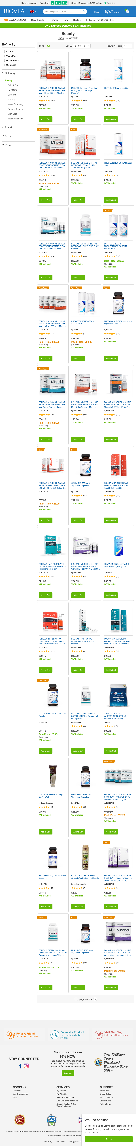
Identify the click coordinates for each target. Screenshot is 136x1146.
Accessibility (47, 1141)
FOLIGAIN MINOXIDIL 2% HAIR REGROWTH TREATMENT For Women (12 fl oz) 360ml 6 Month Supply (118, 952)
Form (8, 136)
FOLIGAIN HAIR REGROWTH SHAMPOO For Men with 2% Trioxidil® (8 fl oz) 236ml (116, 485)
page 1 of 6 (84, 999)
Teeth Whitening (15, 118)
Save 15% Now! (17, 19)
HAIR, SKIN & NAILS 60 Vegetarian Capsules (81, 795)
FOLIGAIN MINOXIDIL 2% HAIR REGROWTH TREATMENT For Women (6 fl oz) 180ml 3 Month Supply (84, 566)
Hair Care (12, 89)
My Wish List (61, 1094)
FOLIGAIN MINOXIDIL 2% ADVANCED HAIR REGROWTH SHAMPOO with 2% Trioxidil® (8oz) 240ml (117, 641)
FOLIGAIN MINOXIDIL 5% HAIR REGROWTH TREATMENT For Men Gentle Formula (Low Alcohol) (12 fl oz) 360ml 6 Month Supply (53, 404)
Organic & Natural (16, 109)
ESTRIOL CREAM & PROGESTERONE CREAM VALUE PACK (115, 246)
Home (61, 37)
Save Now (68, 1072)
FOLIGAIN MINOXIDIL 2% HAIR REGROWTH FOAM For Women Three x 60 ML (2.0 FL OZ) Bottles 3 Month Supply (118, 878)
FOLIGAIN (44, 96)
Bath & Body (14, 85)
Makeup (11, 99)
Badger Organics (79, 884)
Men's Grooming (15, 104)
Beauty (8, 80)
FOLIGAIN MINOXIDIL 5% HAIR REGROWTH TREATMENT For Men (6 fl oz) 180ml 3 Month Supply (52, 90)
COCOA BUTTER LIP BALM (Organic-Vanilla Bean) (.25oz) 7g (85, 876)
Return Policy (105, 1104)
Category (10, 73)
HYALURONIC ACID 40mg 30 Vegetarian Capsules (83, 951)
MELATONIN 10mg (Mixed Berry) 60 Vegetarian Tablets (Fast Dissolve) (85, 90)
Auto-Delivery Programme (67, 1100)
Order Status (105, 1094)
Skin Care (12, 113)
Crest (108, 722)
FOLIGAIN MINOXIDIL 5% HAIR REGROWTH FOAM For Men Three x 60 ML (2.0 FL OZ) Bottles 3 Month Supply (84, 165)
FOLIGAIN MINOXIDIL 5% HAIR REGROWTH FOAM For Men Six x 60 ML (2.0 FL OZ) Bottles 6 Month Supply (52, 485)
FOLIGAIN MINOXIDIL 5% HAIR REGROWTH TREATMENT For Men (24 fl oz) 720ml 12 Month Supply (52, 323)
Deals (76, 19)
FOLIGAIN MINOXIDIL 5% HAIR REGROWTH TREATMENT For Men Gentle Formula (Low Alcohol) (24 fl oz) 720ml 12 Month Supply (117, 797)
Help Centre (105, 1090)
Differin (109, 572)
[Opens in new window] (20, 1066)
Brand (8, 127)
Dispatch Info (105, 1100)
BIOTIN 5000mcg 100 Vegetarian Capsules (52, 876)
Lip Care (12, 94)
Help (96, 12)
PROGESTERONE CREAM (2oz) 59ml (118, 164)
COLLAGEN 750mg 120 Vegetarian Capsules (81, 484)
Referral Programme (65, 1097)
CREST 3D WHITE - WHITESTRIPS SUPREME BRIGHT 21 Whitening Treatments (115, 716)
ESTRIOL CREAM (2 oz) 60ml (116, 88)
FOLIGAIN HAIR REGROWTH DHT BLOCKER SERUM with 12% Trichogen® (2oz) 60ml (53, 566)
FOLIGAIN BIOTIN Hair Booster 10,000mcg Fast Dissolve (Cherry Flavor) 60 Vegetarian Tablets (53, 952)
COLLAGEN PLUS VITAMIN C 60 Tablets (53, 714)
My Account (61, 1090)
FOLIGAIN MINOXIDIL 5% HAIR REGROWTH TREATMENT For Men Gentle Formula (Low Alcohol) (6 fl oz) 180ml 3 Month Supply (52, 246)
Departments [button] (37, 19)
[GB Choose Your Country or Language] (33, 11)
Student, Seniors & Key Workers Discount (66, 1105)
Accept (109, 1139)
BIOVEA (76, 96)
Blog (15, 1097)
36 (125, 45)
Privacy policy (73, 1141)
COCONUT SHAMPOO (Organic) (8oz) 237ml (53, 795)
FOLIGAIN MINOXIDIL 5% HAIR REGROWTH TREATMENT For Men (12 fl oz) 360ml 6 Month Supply (52, 165)
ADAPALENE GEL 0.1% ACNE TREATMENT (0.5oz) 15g (116, 565)
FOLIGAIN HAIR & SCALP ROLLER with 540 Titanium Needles (82, 641)
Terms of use (60, 1141)
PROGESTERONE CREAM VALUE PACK (82, 322)
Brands (55, 19)
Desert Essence (47, 803)
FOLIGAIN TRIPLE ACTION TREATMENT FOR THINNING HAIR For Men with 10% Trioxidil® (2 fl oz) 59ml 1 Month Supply (53, 641)
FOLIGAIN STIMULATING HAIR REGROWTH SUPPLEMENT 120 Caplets (85, 246)
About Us (17, 1090)
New (66, 19)
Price (8, 145)
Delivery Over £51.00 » (100, 19)
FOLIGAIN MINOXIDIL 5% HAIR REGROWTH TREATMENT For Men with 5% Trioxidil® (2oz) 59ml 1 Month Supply (117, 404)
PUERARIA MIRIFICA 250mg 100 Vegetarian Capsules (118, 322)
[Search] (84, 11)
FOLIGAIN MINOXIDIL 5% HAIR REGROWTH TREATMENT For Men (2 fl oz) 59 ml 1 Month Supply (84, 404)
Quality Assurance (20, 1094)
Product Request (107, 1097)
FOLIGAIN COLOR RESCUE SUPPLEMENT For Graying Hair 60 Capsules (84, 716)
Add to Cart (45, 119)
